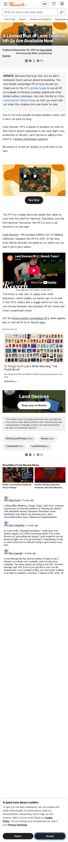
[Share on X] (34, 61)
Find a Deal (9, 19)
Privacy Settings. (18, 824)
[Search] (61, 12)
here (42, 322)
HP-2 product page (35, 88)
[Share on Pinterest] (38, 61)
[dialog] (34, 820)
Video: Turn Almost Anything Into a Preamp (17, 486)
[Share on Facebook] (30, 61)
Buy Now (34, 200)
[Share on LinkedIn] (26, 61)
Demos (7, 55)
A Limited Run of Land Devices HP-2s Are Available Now (34, 38)
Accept (50, 836)
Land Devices (10, 234)
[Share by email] (41, 61)
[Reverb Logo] (17, 4)
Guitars (22, 19)
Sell (45, 4)
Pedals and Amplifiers (40, 19)
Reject (18, 836)
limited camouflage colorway (31, 139)
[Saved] (54, 3)
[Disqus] (34, 534)
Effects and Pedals (19, 438)
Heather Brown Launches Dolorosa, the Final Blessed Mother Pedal (48, 486)
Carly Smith (46, 50)
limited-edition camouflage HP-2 (30, 318)
